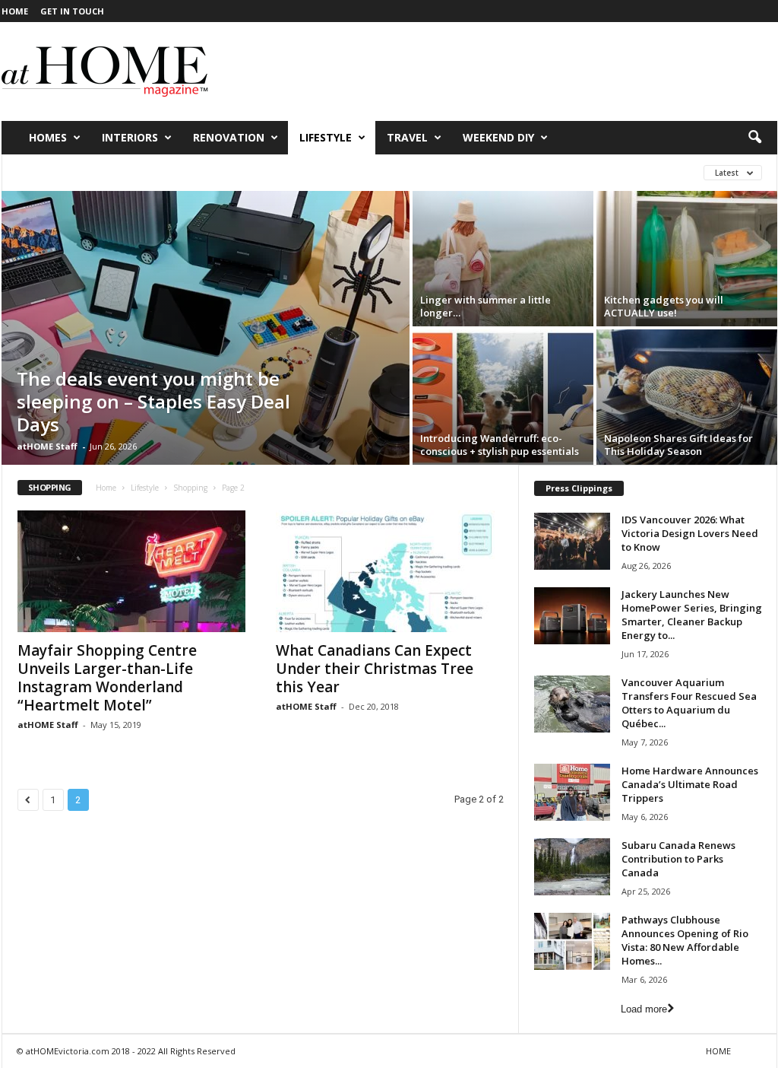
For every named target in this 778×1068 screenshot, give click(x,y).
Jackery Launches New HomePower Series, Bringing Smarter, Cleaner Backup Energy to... (691, 614)
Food (248, 172)
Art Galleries (54, 172)
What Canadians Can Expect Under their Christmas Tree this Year (374, 668)
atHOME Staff (47, 446)
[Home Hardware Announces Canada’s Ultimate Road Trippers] (572, 792)
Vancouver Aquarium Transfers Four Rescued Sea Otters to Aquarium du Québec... (689, 702)
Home (106, 487)
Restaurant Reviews (334, 172)
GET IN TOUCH (72, 11)
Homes (48, 137)
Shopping (430, 172)
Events (196, 172)
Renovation (228, 137)
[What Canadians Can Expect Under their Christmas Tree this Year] (390, 571)
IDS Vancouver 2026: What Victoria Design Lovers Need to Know (689, 533)
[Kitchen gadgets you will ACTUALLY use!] (686, 258)
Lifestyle (325, 137)
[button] (754, 137)
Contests (133, 172)
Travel (407, 137)
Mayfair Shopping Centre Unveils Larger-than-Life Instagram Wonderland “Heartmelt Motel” (107, 677)
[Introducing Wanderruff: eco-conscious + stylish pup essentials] (503, 397)
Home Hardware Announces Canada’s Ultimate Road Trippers (689, 784)
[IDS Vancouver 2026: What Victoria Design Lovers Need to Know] (572, 541)
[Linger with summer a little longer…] (503, 258)
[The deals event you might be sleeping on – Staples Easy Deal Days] (206, 328)
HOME (15, 11)
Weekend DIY (498, 137)
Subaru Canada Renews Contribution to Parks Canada (678, 858)
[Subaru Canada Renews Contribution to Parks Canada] (572, 866)
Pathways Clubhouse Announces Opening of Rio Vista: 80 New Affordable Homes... (684, 940)
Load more (644, 1009)
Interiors (130, 137)
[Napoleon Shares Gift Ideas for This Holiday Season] (686, 397)
